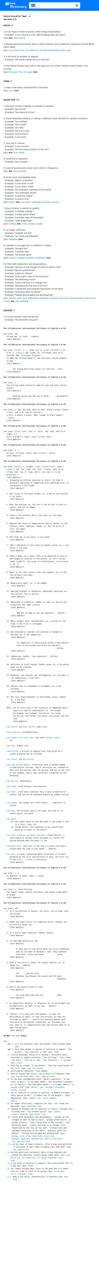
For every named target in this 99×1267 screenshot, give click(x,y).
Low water (11, 819)
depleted (13, 239)
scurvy (54, 202)
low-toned (19, 152)
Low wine (11, 854)
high (56, 1052)
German (49, 738)
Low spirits (12, 781)
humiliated (40, 257)
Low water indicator (36, 835)
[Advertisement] (49, 1204)
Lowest (10, 469)
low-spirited (21, 301)
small (39, 223)
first (21, 72)
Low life (11, 746)
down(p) (54, 298)
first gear (13, 72)
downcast (64, 298)
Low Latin (23, 738)
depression (19, 38)
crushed (20, 257)
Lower (38, 467)
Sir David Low (32, 50)
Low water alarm (14, 835)
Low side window (14, 765)
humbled (30, 257)
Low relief (12, 759)
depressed (33, 298)
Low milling (12, 751)
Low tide (11, 811)
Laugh (24, 336)
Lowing (19, 353)
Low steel (11, 792)
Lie (52, 472)
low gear (28, 72)
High (45, 727)
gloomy (12, 298)
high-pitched (48, 1076)
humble (12, 223)
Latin (56, 738)
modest (31, 223)
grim (19, 298)
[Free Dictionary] (16, 5)
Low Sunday (12, 803)
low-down (26, 202)
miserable (36, 202)
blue (25, 298)
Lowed (46, 350)
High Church (28, 727)
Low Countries (13, 732)
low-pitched (19, 171)
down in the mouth (53, 1139)
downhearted (76, 298)
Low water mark (14, 846)
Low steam (11, 786)
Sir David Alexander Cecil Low (55, 50)
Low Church (12, 727)
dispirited (43, 298)
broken (12, 257)
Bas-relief (28, 759)
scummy (46, 202)
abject (12, 202)
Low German (12, 738)
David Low (19, 50)
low (28, 1068)
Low (11, 50)
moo (11, 90)
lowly (24, 223)
